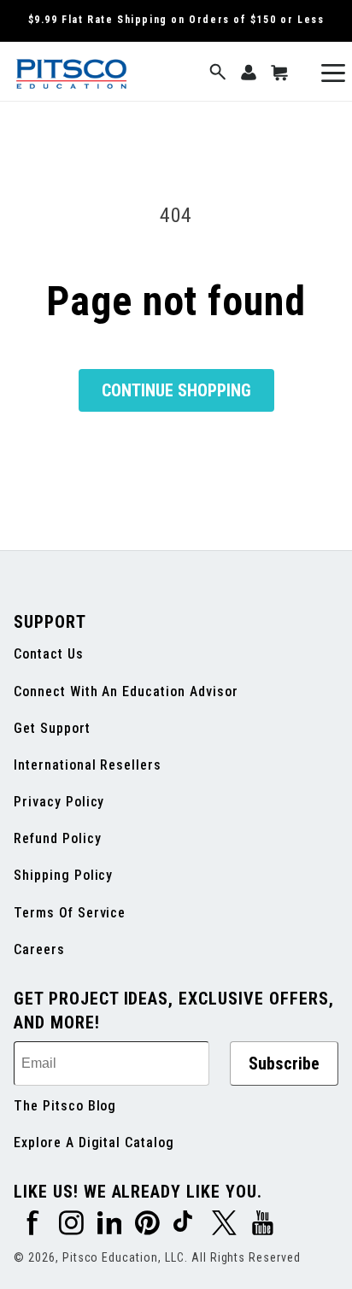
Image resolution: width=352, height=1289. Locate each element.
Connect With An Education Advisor (126, 691)
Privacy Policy (59, 802)
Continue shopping (176, 390)
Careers (39, 949)
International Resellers (87, 765)
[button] (218, 73)
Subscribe (284, 1063)
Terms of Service (70, 913)
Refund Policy (57, 838)
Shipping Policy (63, 875)
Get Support (52, 728)
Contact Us (49, 654)
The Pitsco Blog (65, 1106)
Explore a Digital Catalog (94, 1142)
